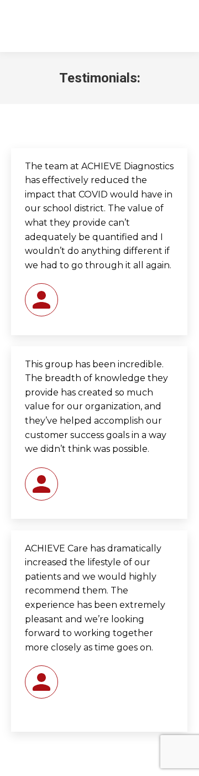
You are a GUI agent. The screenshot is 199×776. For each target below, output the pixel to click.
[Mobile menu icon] (177, 26)
